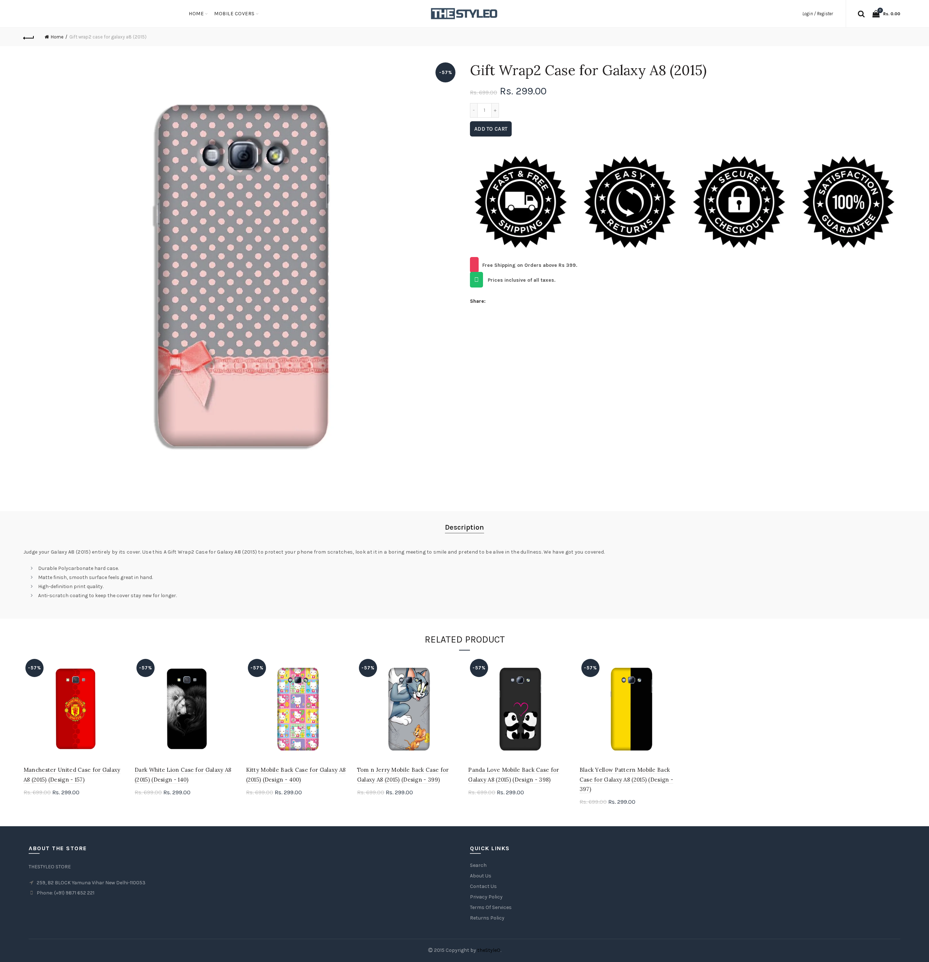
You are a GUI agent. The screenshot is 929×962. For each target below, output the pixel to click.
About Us (480, 876)
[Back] (29, 37)
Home (196, 14)
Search (478, 865)
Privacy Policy (486, 897)
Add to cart (490, 129)
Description (464, 527)
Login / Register (817, 13)
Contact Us (483, 886)
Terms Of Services (491, 907)
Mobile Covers (234, 14)
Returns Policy (487, 918)
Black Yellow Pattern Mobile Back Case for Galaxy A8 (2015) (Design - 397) (627, 779)
